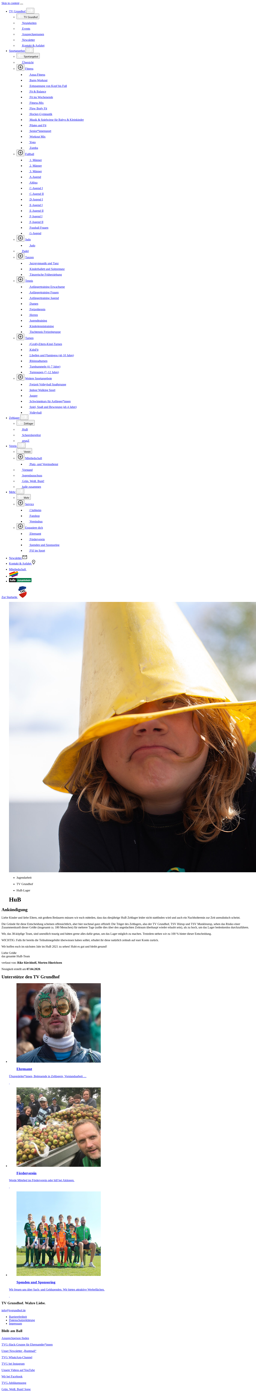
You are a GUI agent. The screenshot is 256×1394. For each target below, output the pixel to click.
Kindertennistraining (41, 326)
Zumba (33, 147)
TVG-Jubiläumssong (13, 1382)
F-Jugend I (35, 216)
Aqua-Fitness (37, 74)
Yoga (32, 142)
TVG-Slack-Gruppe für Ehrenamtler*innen (27, 1344)
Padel (25, 251)
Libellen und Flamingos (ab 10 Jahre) (51, 355)
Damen (33, 303)
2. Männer (35, 165)
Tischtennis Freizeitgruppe (45, 331)
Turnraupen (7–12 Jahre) (44, 372)
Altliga (33, 182)
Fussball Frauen (38, 227)
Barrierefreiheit (18, 1316)
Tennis (29, 280)
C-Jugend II (36, 193)
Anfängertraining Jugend (44, 298)
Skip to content (10, 3)
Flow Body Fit (38, 108)
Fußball (29, 154)
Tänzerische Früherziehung (45, 274)
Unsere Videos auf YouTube (18, 1370)
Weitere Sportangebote (38, 378)
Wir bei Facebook (11, 1376)
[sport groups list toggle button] (20, 67)
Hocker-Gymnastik (40, 114)
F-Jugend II (36, 222)
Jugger (33, 395)
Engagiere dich (34, 527)
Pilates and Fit (37, 125)
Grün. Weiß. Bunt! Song (16, 1389)
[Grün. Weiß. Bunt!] (13, 576)
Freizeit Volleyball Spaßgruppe (47, 384)
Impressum (15, 1323)
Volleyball (35, 412)
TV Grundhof (17, 11)
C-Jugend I (36, 188)
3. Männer (35, 171)
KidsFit (33, 349)
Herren (33, 315)
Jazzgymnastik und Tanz (44, 263)
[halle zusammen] (20, 581)
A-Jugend (35, 177)
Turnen (29, 338)
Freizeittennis (37, 309)
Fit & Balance (37, 91)
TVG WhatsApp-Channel (16, 1357)
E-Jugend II (36, 210)
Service (29, 504)
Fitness (29, 68)
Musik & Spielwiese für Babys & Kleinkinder (56, 119)
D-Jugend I (36, 199)
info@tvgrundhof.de (13, 1310)
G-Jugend (35, 233)
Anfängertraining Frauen (44, 292)
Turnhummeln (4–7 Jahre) (44, 366)
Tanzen (29, 257)
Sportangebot (17, 50)
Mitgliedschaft (33, 458)
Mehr (12, 492)
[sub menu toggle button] (30, 11)
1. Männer (35, 160)
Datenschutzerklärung (22, 1320)
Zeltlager (14, 417)
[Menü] (21, 4)
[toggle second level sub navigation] (20, 457)
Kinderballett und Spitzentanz (47, 269)
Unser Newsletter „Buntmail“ (18, 1351)
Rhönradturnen (38, 361)
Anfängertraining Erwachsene (47, 286)
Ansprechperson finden (15, 1338)
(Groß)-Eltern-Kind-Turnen (45, 344)
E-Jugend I (36, 205)
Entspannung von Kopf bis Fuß (48, 85)
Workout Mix (37, 136)
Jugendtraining (38, 320)
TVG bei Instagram (13, 1363)
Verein (13, 446)
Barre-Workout (38, 80)
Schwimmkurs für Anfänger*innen (50, 401)
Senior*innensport (40, 131)
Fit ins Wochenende (41, 97)
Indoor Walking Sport (42, 390)
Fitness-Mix (36, 102)
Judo (28, 239)
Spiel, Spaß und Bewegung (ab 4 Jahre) (53, 407)
